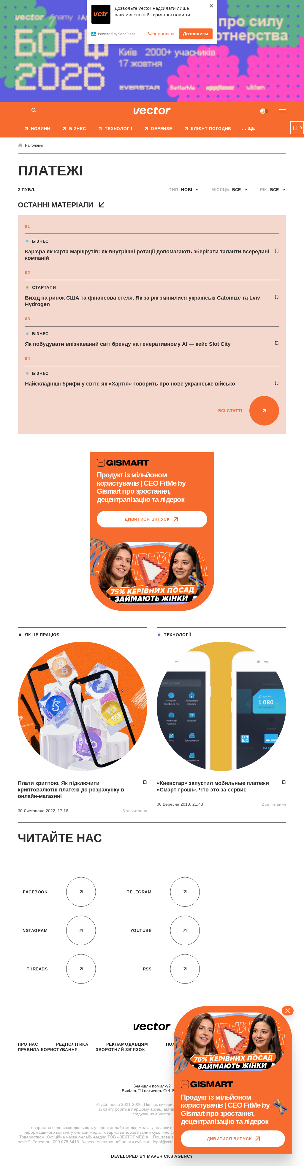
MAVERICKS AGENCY (170, 1156)
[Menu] (282, 110)
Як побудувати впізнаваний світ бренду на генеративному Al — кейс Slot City (128, 344)
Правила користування (48, 1049)
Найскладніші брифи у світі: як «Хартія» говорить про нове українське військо (130, 384)
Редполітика (72, 1044)
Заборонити (160, 33)
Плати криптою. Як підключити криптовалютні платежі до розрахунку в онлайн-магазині (71, 789)
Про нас (28, 1044)
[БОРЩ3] (152, 51)
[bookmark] (276, 250)
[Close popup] (288, 1010)
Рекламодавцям (127, 1044)
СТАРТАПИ (44, 287)
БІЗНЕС (40, 241)
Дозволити (195, 33)
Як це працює (42, 634)
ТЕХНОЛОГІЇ (177, 634)
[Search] (33, 111)
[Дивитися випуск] (152, 573)
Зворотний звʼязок (120, 1049)
